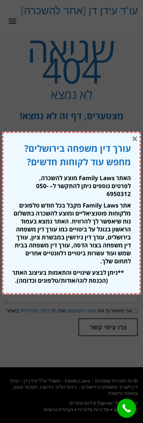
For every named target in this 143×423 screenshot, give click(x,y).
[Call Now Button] (126, 408)
